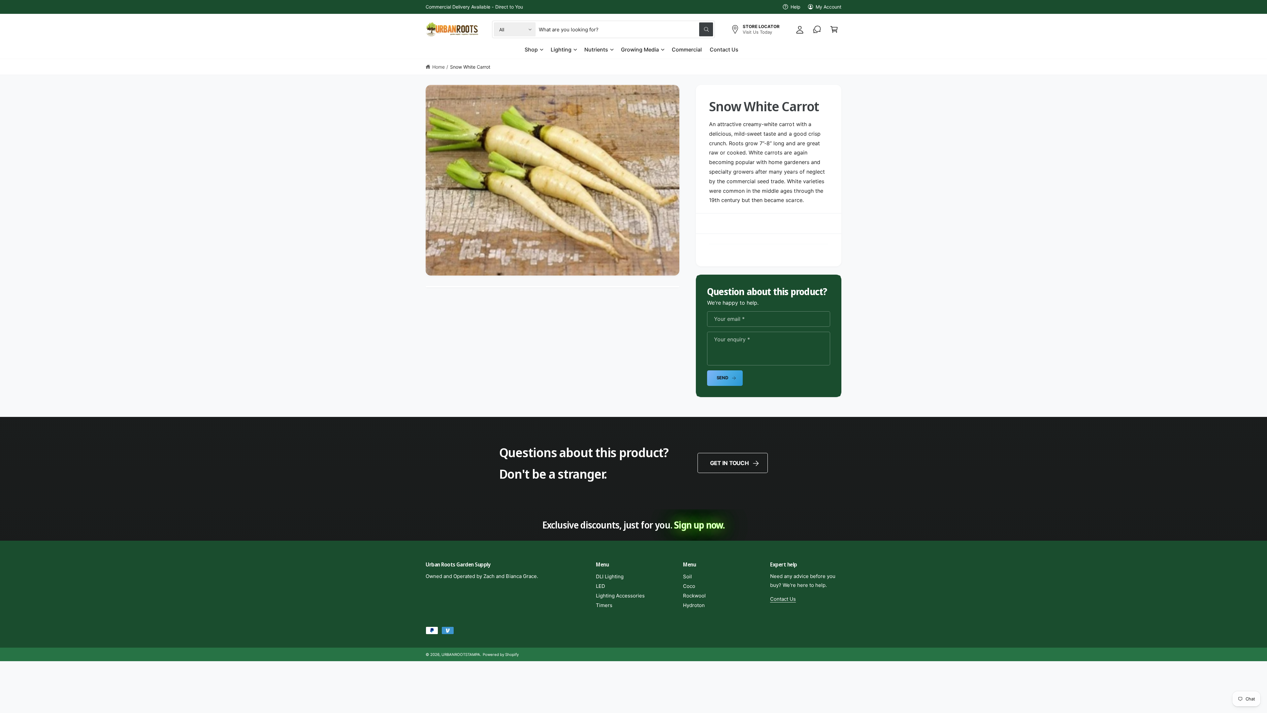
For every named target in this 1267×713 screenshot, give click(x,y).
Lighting (561, 49)
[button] (834, 29)
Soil (687, 576)
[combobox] (626, 29)
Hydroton (694, 605)
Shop (531, 49)
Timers (604, 605)
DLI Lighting (610, 576)
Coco (689, 586)
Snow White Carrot (470, 67)
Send (722, 377)
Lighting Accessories (620, 596)
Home (438, 67)
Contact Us (783, 599)
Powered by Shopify (500, 654)
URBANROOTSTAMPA (460, 654)
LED (600, 586)
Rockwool (694, 596)
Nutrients (596, 49)
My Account (828, 7)
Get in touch (729, 463)
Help (795, 7)
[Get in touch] (817, 29)
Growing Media (640, 49)
